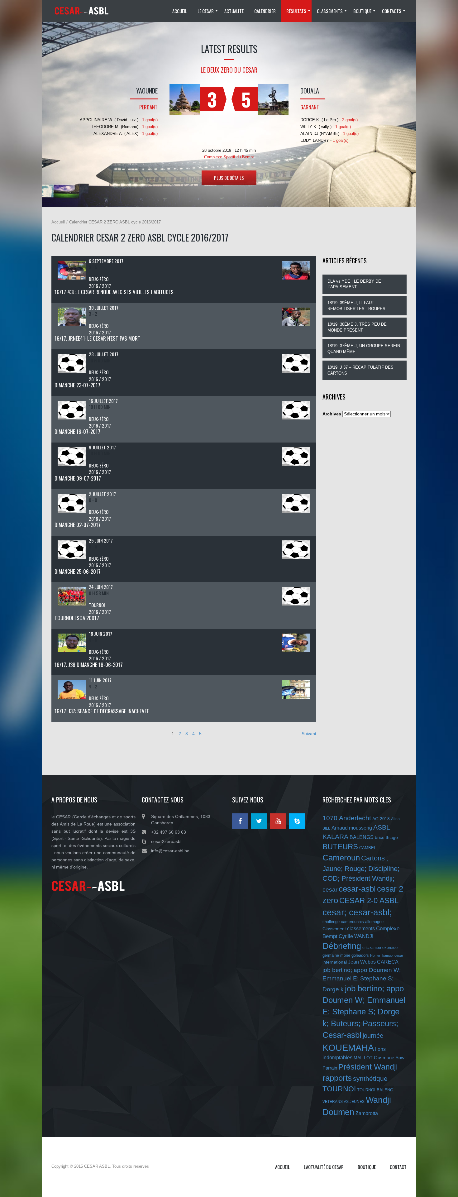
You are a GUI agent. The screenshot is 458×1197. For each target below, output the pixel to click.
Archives (331, 413)
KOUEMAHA (348, 1047)
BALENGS (362, 837)
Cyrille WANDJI (356, 936)
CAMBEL (367, 847)
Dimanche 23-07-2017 (77, 385)
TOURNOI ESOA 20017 (77, 618)
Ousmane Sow (389, 1057)
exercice (390, 947)
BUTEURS (340, 846)
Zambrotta (366, 1113)
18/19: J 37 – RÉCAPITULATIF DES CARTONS (360, 370)
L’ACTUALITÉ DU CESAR (324, 1166)
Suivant (309, 733)
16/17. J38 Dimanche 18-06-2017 (89, 664)
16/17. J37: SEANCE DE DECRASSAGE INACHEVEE (102, 711)
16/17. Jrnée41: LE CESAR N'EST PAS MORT (98, 338)
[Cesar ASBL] (84, 11)
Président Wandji (368, 1067)
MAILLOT (363, 1057)
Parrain (329, 1067)
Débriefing (341, 946)
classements (361, 928)
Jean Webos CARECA (373, 962)
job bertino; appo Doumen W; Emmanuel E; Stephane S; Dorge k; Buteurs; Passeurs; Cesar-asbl (363, 1012)
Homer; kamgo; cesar (386, 955)
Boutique (367, 1166)
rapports (337, 1078)
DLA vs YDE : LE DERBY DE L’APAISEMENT (354, 284)
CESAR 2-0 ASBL (368, 900)
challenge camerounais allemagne (353, 921)
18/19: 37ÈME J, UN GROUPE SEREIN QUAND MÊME (363, 348)
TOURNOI (339, 1089)
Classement (334, 928)
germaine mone (336, 955)
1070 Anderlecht (346, 817)
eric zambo (371, 948)
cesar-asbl (357, 888)
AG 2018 (381, 818)
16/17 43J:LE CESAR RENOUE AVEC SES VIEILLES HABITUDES (114, 292)
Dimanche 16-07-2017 (77, 431)
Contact (398, 1166)
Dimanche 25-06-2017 (78, 571)
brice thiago (386, 837)
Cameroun (341, 857)
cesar (329, 889)
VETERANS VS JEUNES (343, 1101)
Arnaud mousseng (352, 828)
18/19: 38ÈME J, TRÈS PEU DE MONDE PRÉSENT (357, 327)
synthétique (370, 1078)
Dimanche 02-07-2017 (78, 525)
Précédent (61, 733)
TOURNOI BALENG (375, 1090)
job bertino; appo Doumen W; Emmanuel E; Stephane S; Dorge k (361, 980)
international (334, 962)
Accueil (58, 222)
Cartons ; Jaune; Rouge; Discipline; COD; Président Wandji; (360, 868)
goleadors (360, 955)
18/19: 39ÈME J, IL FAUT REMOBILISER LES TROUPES (356, 305)
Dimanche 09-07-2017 (78, 478)
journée (373, 1035)
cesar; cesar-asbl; (357, 912)
